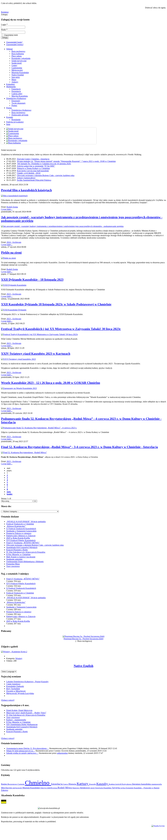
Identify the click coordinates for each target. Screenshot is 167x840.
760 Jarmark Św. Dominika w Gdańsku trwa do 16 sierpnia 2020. (44, 164)
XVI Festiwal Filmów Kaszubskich (20, 540)
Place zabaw (16, 56)
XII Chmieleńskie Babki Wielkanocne (22, 724)
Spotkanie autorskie (14, 559)
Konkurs (112, 784)
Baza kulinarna (17, 54)
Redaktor (5, 12)
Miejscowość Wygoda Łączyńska (20, 693)
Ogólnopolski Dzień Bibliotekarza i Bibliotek (25, 561)
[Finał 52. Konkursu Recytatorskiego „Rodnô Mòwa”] (24, 452)
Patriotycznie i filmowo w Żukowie (20, 536)
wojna (123, 788)
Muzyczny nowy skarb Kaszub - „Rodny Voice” (26, 713)
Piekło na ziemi (11, 252)
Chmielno (38, 782)
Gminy (14, 65)
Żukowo (4, 790)
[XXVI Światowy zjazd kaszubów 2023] (18, 359)
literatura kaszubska (141, 784)
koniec (10, 494)
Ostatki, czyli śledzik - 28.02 (28, 173)
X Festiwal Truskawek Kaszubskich (21, 528)
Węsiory (18, 658)
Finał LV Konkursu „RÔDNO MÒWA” (23, 543)
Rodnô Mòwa (65, 787)
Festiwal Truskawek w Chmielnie (20, 524)
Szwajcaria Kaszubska (103, 788)
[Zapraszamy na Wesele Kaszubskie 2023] (19, 388)
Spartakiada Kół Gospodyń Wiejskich (21, 547)
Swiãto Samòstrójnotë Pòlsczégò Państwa (34, 180)
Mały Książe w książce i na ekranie (20, 557)
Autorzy (14, 82)
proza (55, 788)
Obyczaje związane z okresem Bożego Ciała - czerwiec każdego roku (45, 175)
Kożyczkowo (127, 784)
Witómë (9, 49)
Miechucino (7, 787)
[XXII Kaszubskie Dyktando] (13, 310)
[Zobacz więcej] (7, 700)
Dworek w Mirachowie (16, 691)
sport (93, 788)
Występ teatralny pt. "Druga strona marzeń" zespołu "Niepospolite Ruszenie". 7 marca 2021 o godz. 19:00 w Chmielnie (66, 161)
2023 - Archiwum (14, 294)
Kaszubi (92, 784)
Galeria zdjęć (16, 94)
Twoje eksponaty (18, 103)
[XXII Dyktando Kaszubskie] (13, 285)
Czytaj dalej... (6, 209)
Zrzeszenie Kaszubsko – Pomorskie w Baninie (142, 788)
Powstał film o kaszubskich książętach (26, 190)
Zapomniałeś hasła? (14, 42)
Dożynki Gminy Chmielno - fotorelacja (33, 159)
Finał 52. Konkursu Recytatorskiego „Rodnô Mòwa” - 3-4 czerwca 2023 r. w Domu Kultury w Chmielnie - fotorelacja (79, 447)
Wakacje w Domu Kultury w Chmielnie (33, 168)
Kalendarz (10, 84)
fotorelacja (57, 783)
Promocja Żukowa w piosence (18, 533)
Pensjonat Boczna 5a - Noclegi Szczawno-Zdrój (83, 639)
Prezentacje (16, 91)
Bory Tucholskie (13, 689)
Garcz (65, 784)
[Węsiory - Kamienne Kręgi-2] (14, 652)
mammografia (156, 784)
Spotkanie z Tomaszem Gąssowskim (21, 531)
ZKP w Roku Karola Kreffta (18, 538)
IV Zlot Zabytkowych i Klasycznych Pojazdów (25, 552)
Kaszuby (102, 783)
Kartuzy (83, 784)
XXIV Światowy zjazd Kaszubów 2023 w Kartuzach (35, 353)
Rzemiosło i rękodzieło (20, 58)
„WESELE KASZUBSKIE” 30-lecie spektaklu (26, 521)
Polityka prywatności (15, 122)
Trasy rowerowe (13, 566)
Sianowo (76, 788)
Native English (17, 75)
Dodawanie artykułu (19, 115)
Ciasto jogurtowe (13, 684)
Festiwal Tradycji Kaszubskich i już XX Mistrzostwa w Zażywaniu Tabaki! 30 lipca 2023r (61, 329)
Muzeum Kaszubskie (20, 72)
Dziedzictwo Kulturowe (16, 98)
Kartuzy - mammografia (16, 720)
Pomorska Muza (13, 564)
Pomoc (14, 105)
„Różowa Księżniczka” (16, 526)
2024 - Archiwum (14, 242)
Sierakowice (85, 788)
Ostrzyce (43, 788)
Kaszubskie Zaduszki (15, 686)
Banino (4, 784)
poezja (50, 788)
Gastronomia (16, 68)
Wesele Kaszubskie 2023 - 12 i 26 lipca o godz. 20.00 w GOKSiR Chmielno (50, 382)
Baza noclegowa (18, 51)
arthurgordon (62, 753)
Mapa (13, 79)
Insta (8, 124)
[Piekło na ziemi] (8, 258)
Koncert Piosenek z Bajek (17, 550)
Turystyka (116, 788)
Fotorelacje (16, 89)
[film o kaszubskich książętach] (14, 196)
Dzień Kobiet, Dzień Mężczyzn (19, 710)
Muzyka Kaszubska (19, 96)
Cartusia (21, 784)
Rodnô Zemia (12, 207)
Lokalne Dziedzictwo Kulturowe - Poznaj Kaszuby (27, 681)
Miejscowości (17, 70)
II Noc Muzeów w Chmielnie (18, 554)
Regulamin (15, 119)
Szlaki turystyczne (18, 61)
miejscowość (17, 788)
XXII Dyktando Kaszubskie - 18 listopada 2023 (32, 279)
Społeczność (16, 63)
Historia (72, 784)
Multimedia (11, 87)
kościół (119, 784)
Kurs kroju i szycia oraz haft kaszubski (33, 171)
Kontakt (9, 117)
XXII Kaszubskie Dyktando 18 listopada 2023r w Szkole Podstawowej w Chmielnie (56, 304)
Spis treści (15, 77)
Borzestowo (13, 784)
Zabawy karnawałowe (26, 178)
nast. (9, 492)
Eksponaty (15, 101)
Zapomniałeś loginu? (14, 44)
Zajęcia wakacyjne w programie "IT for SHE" (36, 166)
